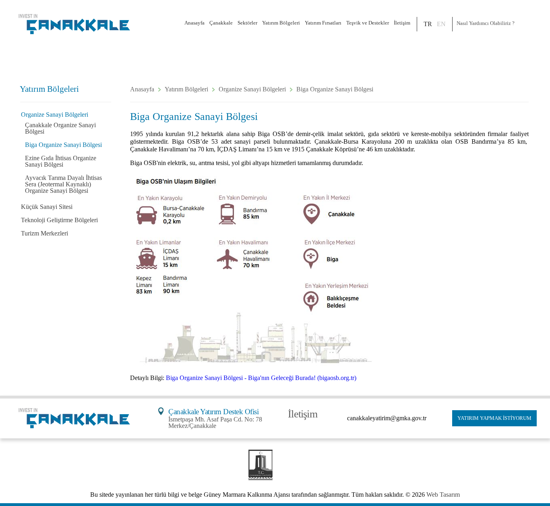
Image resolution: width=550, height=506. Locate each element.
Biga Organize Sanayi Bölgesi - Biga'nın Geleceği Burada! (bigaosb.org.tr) (261, 377)
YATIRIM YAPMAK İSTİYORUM (494, 418)
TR (428, 24)
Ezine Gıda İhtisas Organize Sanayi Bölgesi (60, 161)
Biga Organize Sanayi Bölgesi (63, 144)
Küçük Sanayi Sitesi (46, 206)
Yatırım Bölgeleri (186, 89)
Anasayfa (194, 23)
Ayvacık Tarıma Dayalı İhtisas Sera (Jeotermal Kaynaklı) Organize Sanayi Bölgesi (63, 184)
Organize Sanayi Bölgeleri (54, 114)
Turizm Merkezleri (44, 233)
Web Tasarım (443, 494)
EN (441, 24)
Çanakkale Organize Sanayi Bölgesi (60, 128)
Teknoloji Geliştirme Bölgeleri (59, 220)
